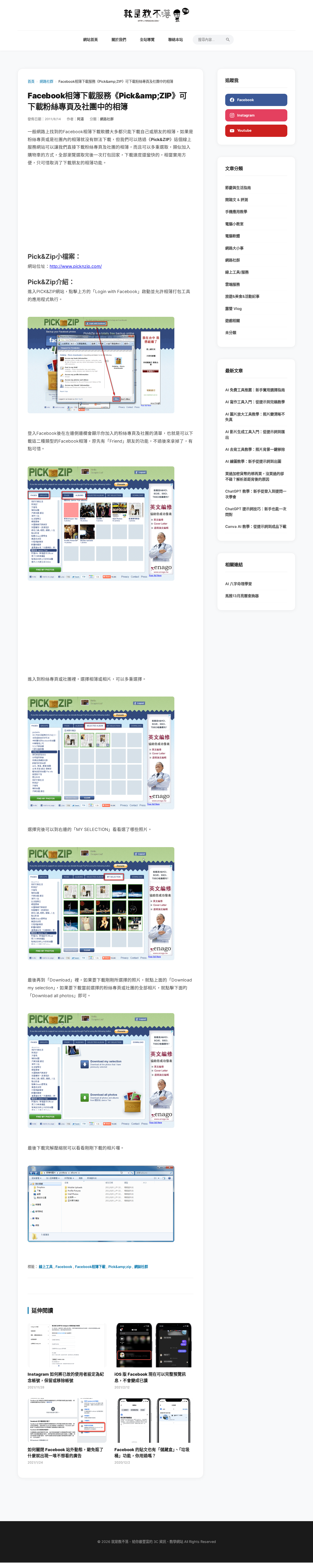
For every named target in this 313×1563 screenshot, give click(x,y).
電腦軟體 (232, 236)
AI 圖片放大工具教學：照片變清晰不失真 (255, 417)
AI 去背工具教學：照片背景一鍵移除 (255, 449)
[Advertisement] (110, 208)
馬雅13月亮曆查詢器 (242, 595)
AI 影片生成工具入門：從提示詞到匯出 (255, 434)
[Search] (227, 39)
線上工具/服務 (237, 272)
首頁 (31, 81)
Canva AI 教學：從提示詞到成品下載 (255, 526)
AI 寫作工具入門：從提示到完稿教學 (255, 402)
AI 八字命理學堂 (238, 583)
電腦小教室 (234, 224)
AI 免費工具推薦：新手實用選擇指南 (255, 390)
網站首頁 (90, 39)
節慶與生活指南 (238, 187)
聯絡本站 (175, 39)
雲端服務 (232, 284)
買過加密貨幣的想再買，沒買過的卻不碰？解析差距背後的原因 (254, 476)
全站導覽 (147, 39)
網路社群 (46, 81)
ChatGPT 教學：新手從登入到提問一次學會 (255, 494)
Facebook (64, 1267)
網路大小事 (234, 248)
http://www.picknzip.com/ (76, 266)
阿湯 (80, 119)
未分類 (230, 332)
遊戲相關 (232, 320)
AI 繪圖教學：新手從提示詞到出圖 (253, 461)
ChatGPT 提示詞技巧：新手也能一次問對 (255, 512)
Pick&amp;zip (119, 1267)
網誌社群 (141, 1267)
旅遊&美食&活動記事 (242, 296)
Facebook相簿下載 (90, 1267)
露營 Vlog (233, 308)
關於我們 (119, 39)
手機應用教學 (236, 211)
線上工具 (46, 1267)
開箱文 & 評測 (236, 199)
